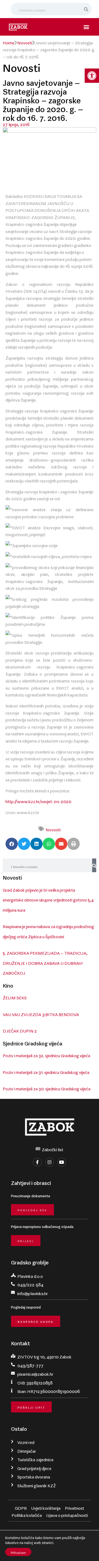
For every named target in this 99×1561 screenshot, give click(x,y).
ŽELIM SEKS (15, 996)
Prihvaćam (18, 1552)
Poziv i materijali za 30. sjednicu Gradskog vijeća (46, 1087)
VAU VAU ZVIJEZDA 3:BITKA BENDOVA (41, 1013)
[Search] (86, 9)
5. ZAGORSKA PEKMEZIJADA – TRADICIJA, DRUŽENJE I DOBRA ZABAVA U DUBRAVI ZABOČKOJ (45, 962)
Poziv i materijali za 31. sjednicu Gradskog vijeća (46, 1071)
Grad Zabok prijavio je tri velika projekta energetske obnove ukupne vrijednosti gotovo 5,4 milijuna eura (48, 899)
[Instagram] (49, 1162)
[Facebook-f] (37, 1162)
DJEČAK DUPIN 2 (20, 1029)
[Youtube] (61, 1162)
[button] (92, 76)
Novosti (24, 41)
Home (8, 41)
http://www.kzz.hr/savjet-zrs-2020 (38, 800)
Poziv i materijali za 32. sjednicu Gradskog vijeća (46, 1054)
